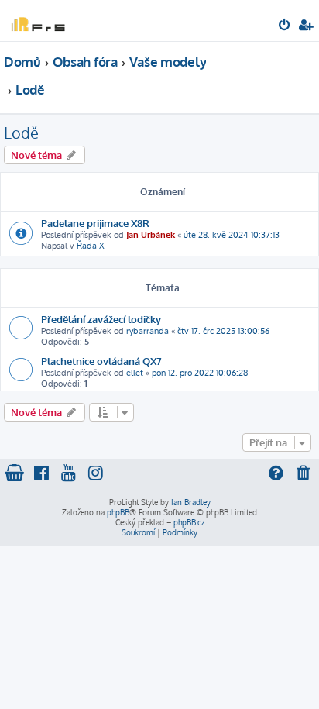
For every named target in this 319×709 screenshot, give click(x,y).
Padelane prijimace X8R (95, 222)
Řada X (91, 245)
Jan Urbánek (150, 234)
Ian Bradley (191, 502)
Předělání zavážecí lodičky (101, 318)
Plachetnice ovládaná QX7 (101, 360)
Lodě (21, 132)
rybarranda (147, 330)
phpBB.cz (188, 522)
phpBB (118, 512)
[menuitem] (285, 26)
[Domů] (37, 20)
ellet (134, 372)
